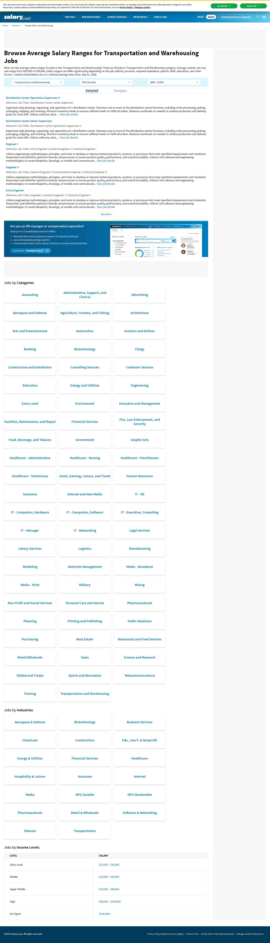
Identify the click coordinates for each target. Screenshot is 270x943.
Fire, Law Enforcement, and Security (139, 421)
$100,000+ (105, 913)
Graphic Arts (140, 440)
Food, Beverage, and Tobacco (30, 440)
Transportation (85, 831)
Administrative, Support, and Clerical (84, 294)
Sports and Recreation (84, 675)
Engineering (139, 385)
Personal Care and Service (85, 603)
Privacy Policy (126, 7)
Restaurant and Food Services (139, 639)
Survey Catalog (116, 16)
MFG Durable (84, 794)
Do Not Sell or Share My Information (217, 934)
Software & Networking (140, 812)
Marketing (30, 566)
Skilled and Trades (30, 675)
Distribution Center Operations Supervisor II (33, 98)
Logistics (84, 548)
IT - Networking (85, 530)
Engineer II (12, 167)
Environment (84, 403)
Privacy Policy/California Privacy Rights (165, 934)
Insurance (30, 494)
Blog (201, 16)
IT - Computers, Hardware (30, 512)
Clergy (139, 349)
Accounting (30, 294)
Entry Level (30, 403)
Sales (85, 657)
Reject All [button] (251, 6)
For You (70, 16)
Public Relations (140, 621)
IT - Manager (30, 530)
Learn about (19, 250)
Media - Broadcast (139, 566)
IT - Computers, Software (84, 512)
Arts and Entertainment (30, 331)
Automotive (84, 331)
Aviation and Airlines (139, 331)
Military (84, 585)
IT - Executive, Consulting (139, 512)
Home (5, 25)
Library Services (30, 548)
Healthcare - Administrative (30, 458)
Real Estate (84, 639)
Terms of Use (192, 934)
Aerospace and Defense (30, 313)
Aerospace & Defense (30, 722)
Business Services (139, 722)
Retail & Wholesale (85, 812)
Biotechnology (84, 349)
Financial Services (85, 421)
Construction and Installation (30, 367)
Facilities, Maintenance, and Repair (30, 421)
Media (29, 794)
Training (30, 693)
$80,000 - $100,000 (110, 901)
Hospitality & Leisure (30, 776)
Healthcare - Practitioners (140, 458)
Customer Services (139, 367)
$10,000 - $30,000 (109, 864)
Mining (140, 585)
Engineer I (12, 144)
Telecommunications (139, 675)
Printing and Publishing (85, 621)
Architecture (140, 313)
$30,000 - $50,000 (109, 877)
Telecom (30, 831)
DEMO (211, 16)
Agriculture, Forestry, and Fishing (84, 313)
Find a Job (160, 16)
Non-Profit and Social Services (30, 603)
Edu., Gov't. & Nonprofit (139, 740)
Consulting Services (84, 367)
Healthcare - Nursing (85, 458)
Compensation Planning (236, 17)
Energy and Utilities (84, 385)
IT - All (139, 494)
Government (85, 440)
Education (30, 385)
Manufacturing (139, 548)
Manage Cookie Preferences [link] (250, 934)
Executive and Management (139, 403)
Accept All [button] (222, 6)
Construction (84, 740)
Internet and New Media (84, 494)
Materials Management (85, 566)
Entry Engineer (15, 190)
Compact (120, 90)
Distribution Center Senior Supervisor (29, 121)
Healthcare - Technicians (30, 476)
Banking (30, 349)
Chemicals (30, 740)
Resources (140, 16)
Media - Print (29, 585)
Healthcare (139, 758)
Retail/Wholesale (29, 657)
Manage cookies (142, 7)
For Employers (91, 16)
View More (106, 214)
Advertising (139, 294)
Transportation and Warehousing (85, 693)
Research (16, 25)
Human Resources (139, 476)
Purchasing (30, 639)
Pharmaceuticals (139, 603)
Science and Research (139, 657)
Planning (30, 621)
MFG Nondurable (140, 794)
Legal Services (139, 530)
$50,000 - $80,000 (109, 889)
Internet (140, 776)
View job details (69, 114)
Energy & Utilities (30, 758)
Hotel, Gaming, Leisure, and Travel (84, 476)
